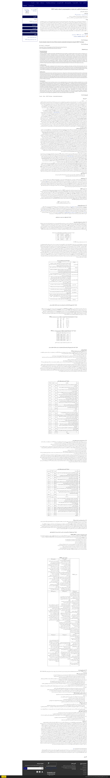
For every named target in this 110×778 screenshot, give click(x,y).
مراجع (85, 757)
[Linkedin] (39, 772)
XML (35, 19)
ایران (77, 206)
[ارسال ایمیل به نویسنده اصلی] (75, 14)
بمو (75, 212)
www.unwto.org (56, 112)
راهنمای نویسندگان (68, 2)
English (25, 5)
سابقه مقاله (34, 25)
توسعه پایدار (74, 34)
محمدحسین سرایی (85, 14)
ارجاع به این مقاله (33, 31)
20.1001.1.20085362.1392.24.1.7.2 (80, 36)
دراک (85, 212)
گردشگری (86, 34)
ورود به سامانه (31, 5)
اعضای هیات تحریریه (83, 769)
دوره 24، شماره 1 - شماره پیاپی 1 (26, 10)
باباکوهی (66, 212)
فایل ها (34, 17)
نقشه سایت (85, 774)
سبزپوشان (73, 212)
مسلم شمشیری (78, 14)
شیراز (83, 34)
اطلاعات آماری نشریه (60, 2)
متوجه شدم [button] (4, 776)
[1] (70, 139)
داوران (38, 2)
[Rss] (37, 772)
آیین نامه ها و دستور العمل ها (50, 2)
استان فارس (73, 206)
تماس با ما (32, 2)
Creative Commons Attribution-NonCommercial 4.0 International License (51, 768)
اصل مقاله (84, 98)
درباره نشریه (84, 767)
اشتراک (25, 768)
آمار (35, 34)
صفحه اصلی (85, 2)
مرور (81, 2)
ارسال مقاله (42, 2)
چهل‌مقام (69, 212)
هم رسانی (34, 28)
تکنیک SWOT (79, 34)
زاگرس (44, 210)
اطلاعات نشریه (75, 2)
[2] (46, 182)
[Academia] (42, 772)
